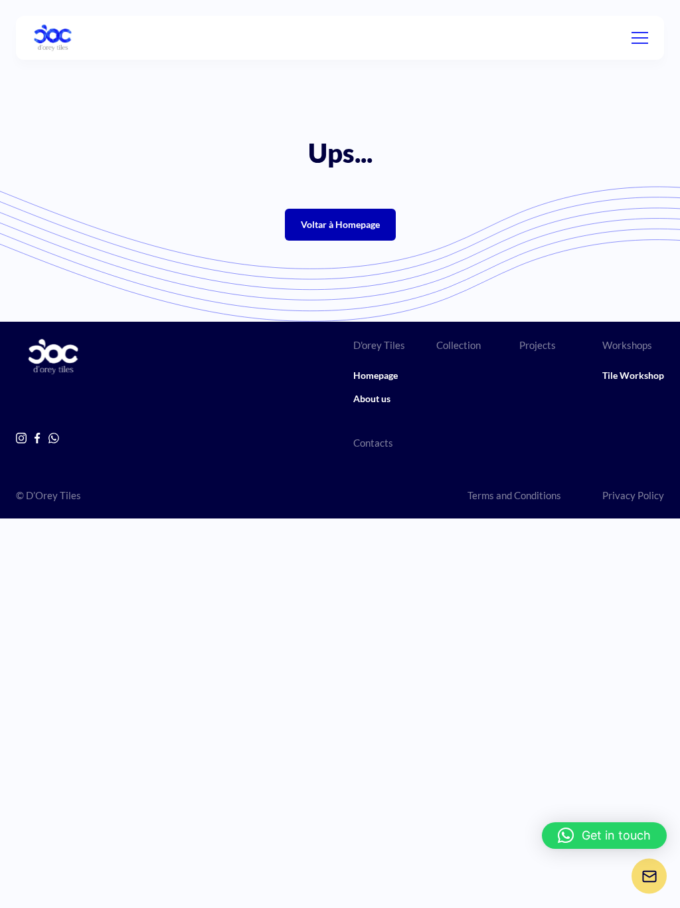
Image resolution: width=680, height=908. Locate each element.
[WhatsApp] (53, 438)
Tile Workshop (633, 375)
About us (371, 398)
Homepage (375, 375)
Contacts (373, 443)
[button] (604, 835)
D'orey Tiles (379, 345)
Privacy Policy (633, 495)
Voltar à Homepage (340, 224)
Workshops (627, 345)
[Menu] (640, 38)
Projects (537, 345)
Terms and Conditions (514, 495)
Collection (458, 345)
